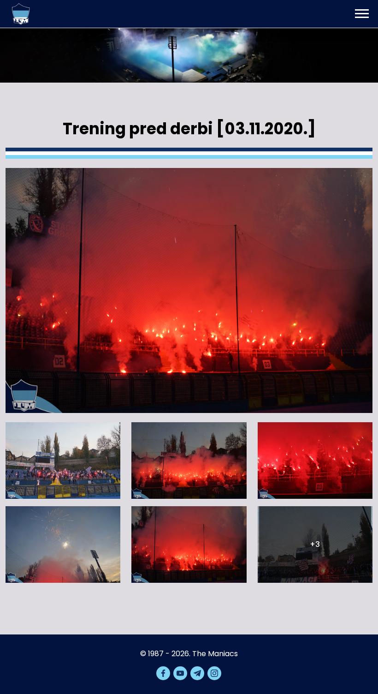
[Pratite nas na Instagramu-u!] (214, 673)
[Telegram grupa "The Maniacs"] (197, 673)
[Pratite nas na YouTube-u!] (180, 673)
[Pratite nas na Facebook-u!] (163, 673)
